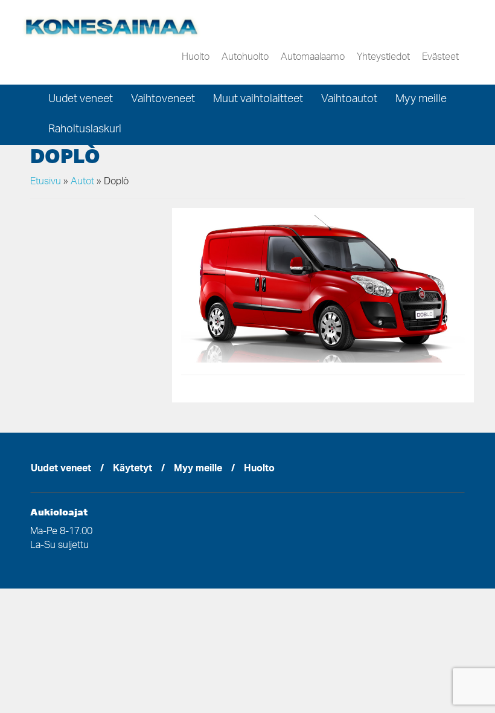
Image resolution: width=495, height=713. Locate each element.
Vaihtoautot (349, 99)
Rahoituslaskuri (84, 129)
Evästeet (440, 57)
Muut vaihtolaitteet (258, 99)
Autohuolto (245, 57)
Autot (82, 182)
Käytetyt (132, 469)
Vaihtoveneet (163, 99)
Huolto (195, 57)
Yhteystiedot (383, 57)
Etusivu (45, 182)
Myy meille (421, 99)
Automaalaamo (313, 57)
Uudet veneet (80, 99)
